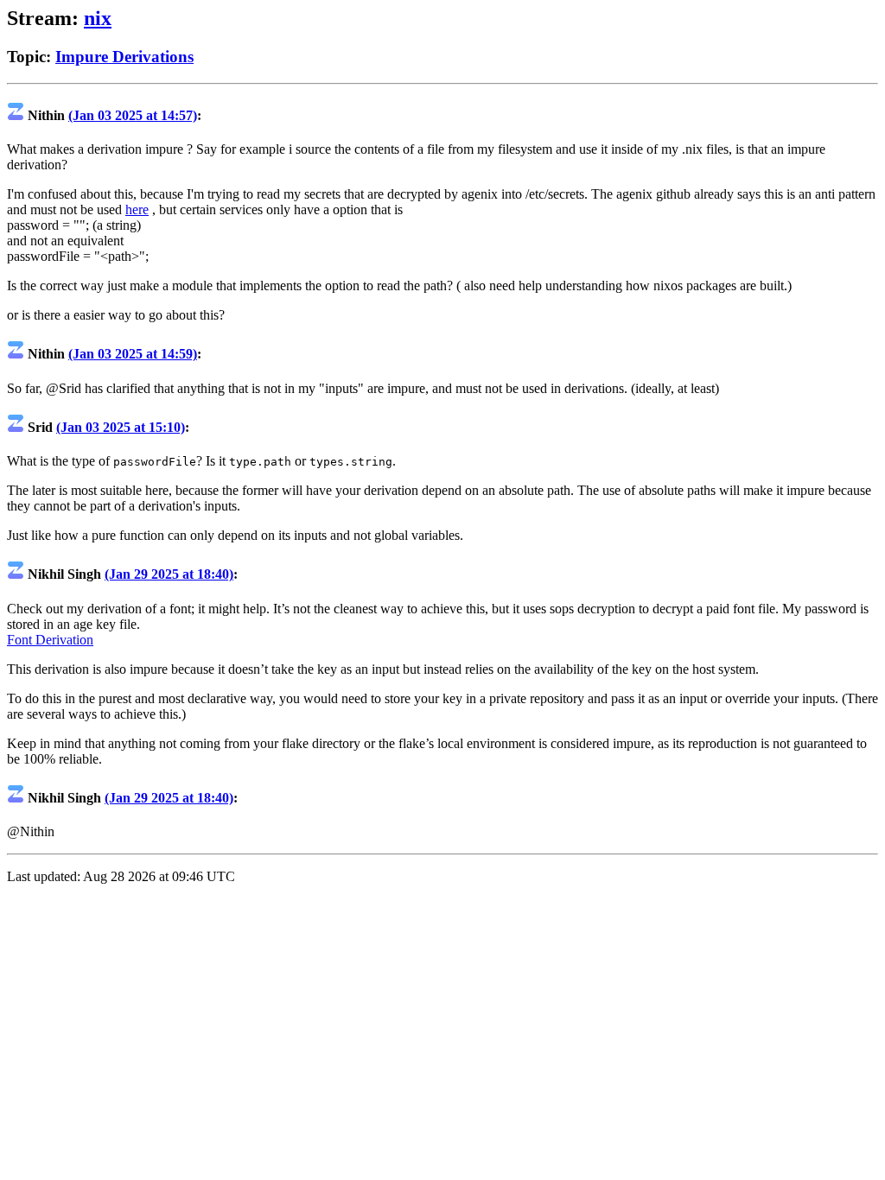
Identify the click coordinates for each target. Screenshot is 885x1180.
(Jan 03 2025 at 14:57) (132, 115)
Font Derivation (50, 639)
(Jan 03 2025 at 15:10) (120, 427)
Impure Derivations (124, 57)
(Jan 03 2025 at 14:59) (132, 353)
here (137, 209)
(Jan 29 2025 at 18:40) (169, 574)
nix (97, 18)
